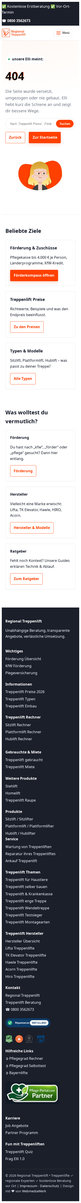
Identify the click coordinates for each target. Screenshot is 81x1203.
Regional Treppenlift (22, 995)
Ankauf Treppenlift (21, 860)
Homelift (12, 793)
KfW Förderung (18, 665)
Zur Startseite (45, 137)
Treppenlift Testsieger (24, 915)
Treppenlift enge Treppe (25, 900)
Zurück (15, 137)
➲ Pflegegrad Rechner (24, 1058)
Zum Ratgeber (26, 578)
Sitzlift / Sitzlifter (19, 819)
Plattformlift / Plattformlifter (29, 826)
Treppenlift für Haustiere (26, 879)
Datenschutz (49, 1186)
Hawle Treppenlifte (21, 962)
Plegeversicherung (21, 672)
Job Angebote (16, 1125)
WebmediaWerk (34, 1191)
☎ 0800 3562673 (16, 20)
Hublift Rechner (18, 738)
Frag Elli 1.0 (15, 1158)
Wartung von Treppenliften (28, 846)
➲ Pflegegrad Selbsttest (25, 1065)
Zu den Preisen (27, 326)
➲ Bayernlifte (16, 1072)
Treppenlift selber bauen (26, 886)
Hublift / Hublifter (20, 833)
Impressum (28, 1186)
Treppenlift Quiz (19, 1151)
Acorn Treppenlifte (21, 969)
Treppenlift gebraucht (24, 759)
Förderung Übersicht (23, 658)
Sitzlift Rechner (18, 724)
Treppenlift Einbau (21, 706)
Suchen (65, 123)
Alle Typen (23, 378)
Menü (66, 32)
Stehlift (11, 786)
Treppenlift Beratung (23, 1002)
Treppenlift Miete (20, 766)
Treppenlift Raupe (20, 800)
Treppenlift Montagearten (27, 922)
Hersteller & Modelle (32, 527)
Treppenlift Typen (20, 698)
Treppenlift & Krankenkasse (29, 893)
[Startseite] (14, 32)
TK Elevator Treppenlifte (25, 955)
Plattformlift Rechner (23, 731)
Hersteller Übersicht (22, 941)
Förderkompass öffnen (34, 275)
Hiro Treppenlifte (19, 976)
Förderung (23, 470)
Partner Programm (21, 1132)
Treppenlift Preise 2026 (25, 691)
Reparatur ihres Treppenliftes (30, 853)
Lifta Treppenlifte (19, 948)
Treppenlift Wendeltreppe (27, 907)
